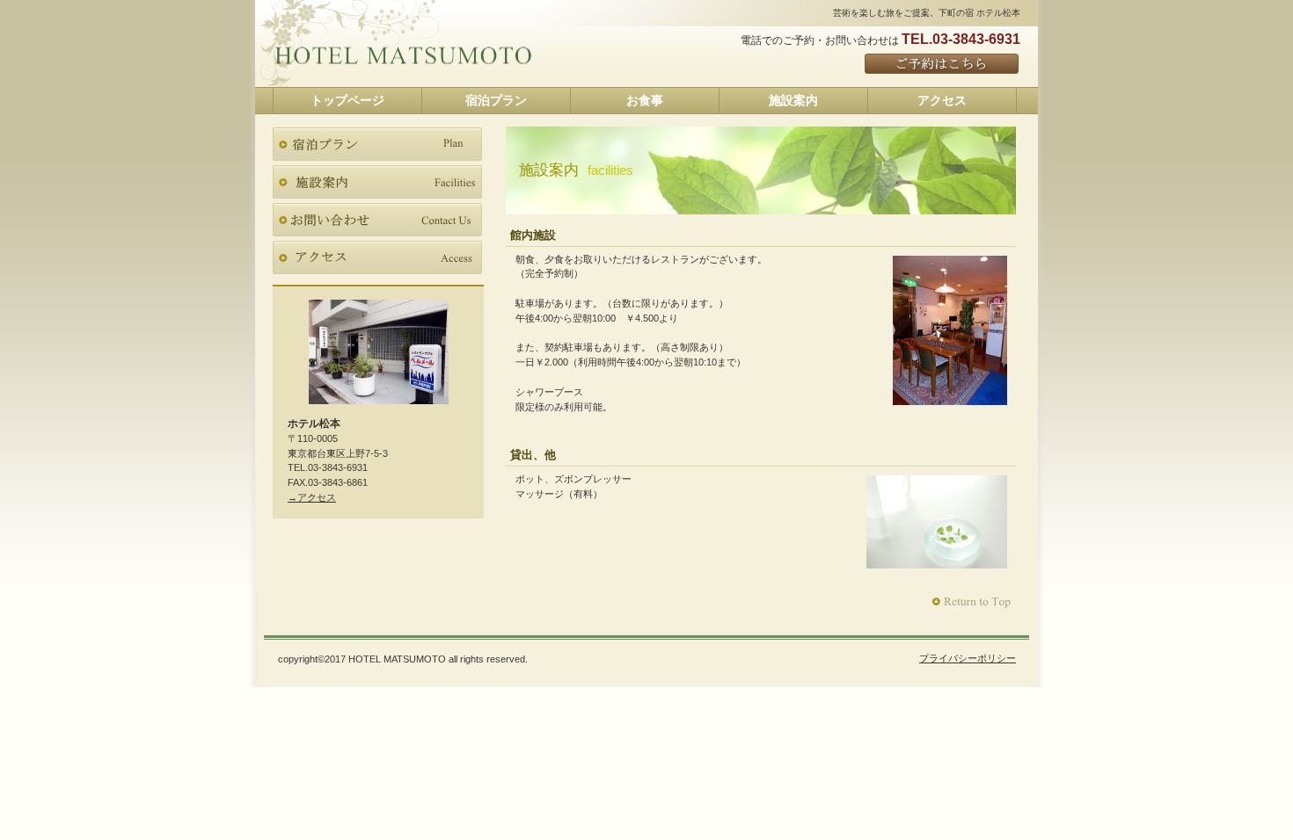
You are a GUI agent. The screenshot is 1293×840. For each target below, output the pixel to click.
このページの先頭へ (973, 602)
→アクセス (312, 497)
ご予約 (377, 219)
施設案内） (377, 182)
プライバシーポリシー (967, 658)
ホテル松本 (403, 56)
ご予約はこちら (942, 65)
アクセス (377, 257)
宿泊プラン (377, 144)
